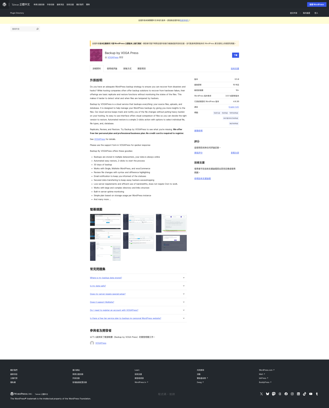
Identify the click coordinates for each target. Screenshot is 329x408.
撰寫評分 (198, 152)
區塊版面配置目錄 (79, 382)
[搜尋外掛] (37, 29)
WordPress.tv (141, 382)
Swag (200, 382)
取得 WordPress (317, 4)
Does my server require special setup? (108, 294)
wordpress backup (230, 118)
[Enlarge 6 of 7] (183, 217)
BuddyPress (265, 382)
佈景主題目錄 (77, 374)
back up (217, 113)
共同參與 (200, 370)
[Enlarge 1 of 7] (117, 217)
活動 (198, 374)
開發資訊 (142, 68)
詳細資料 (97, 68)
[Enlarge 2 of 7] (117, 231)
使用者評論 (112, 68)
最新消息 (13, 374)
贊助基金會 (202, 378)
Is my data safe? (98, 286)
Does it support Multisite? (102, 302)
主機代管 (13, 378)
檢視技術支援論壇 (202, 178)
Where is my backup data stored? (106, 278)
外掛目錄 (76, 378)
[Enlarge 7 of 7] (183, 238)
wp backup (234, 123)
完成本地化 (184, 20)
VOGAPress (113, 57)
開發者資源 (139, 378)
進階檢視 (198, 130)
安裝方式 (127, 68)
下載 (235, 55)
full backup (234, 113)
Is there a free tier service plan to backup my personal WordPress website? (125, 318)
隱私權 (13, 382)
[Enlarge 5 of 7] (150, 235)
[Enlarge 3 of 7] (117, 245)
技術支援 (235, 68)
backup (225, 113)
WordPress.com (267, 370)
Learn (137, 370)
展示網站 (76, 370)
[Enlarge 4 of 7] (150, 217)
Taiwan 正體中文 (41, 394)
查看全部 (235, 152)
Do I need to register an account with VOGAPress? (114, 310)
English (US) (234, 107)
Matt (262, 374)
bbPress (263, 378)
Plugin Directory (17, 13)
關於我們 (13, 370)
